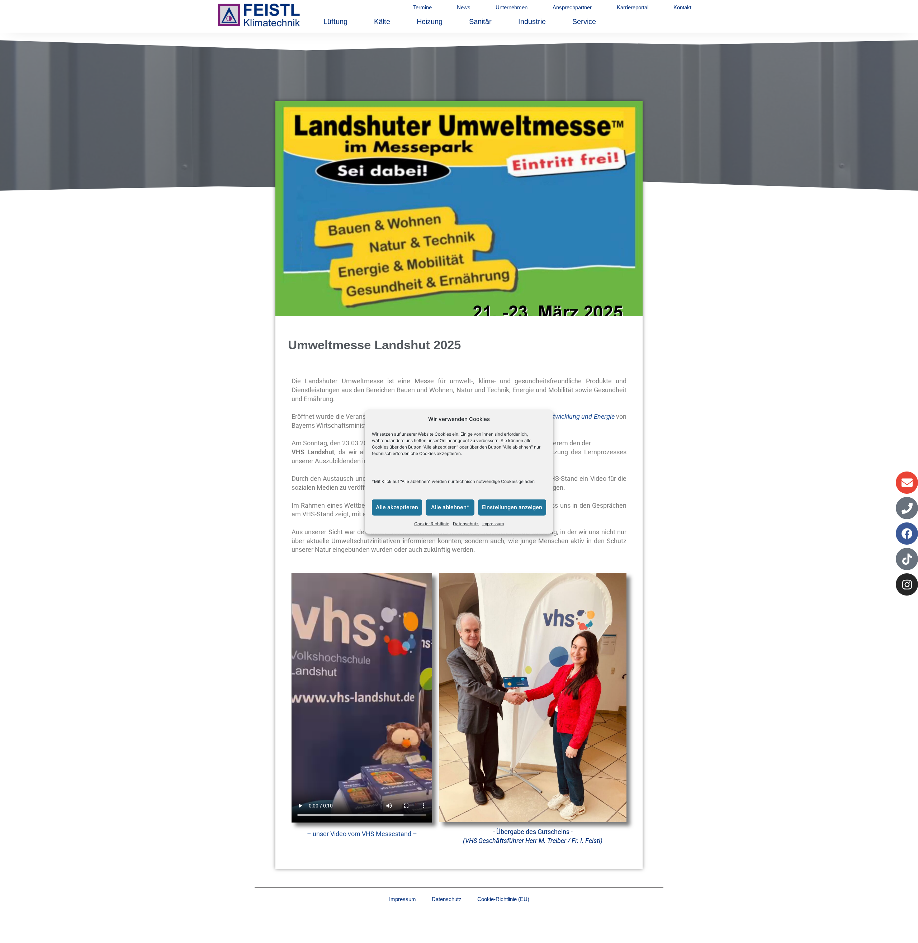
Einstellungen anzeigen (512, 507)
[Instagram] (907, 584)
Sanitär (480, 21)
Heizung (430, 21)
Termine (422, 7)
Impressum (493, 523)
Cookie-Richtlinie (431, 523)
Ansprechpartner (572, 7)
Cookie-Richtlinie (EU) (503, 899)
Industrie (532, 21)
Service (584, 21)
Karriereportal (632, 7)
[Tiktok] (907, 559)
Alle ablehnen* (450, 507)
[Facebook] (907, 533)
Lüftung (335, 21)
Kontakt (682, 7)
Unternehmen (511, 7)
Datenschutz (466, 523)
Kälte (382, 21)
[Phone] (907, 508)
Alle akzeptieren (397, 507)
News (463, 7)
